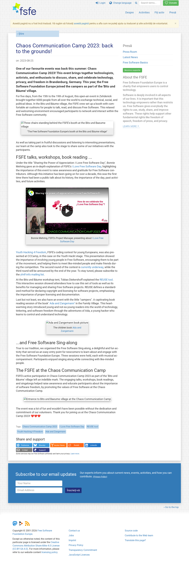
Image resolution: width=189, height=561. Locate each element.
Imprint (72, 540)
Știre (21, 33)
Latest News (130, 57)
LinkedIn (93, 445)
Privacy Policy (76, 545)
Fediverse (25, 445)
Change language (121, 2)
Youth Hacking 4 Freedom (31, 252)
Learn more (75, 454)
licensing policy (49, 552)
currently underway (92, 267)
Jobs (71, 535)
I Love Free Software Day (86, 166)
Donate (172, 2)
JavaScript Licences (79, 554)
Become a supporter (132, 70)
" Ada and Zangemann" (61, 303)
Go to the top (172, 507)
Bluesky (42, 445)
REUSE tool (106, 279)
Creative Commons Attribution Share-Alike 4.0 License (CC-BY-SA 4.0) (36, 545)
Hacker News (59, 445)
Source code (131, 530)
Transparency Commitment (83, 550)
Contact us (74, 530)
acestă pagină (81, 23)
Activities (144, 12)
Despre (129, 12)
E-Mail (25, 450)
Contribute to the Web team (139, 535)
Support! (42, 450)
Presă (172, 12)
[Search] (136, 3)
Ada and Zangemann (55, 431)
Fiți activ (159, 12)
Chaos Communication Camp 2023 (40, 426)
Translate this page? (135, 540)
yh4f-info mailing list (32, 274)
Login (101, 2)
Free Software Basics (135, 62)
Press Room (130, 51)
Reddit (76, 445)
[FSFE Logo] (24, 9)
